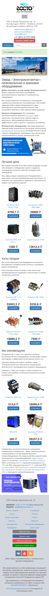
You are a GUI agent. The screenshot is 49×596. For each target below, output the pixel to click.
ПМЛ (16, 467)
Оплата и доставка (12, 517)
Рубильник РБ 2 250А (36, 297)
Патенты (12, 521)
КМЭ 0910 (13, 432)
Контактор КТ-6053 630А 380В (36, 206)
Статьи (34, 517)
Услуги (11, 514)
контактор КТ (24, 460)
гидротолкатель (38, 458)
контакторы (29, 115)
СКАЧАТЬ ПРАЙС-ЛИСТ (24, 41)
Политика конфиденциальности (18, 588)
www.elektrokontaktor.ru (19, 585)
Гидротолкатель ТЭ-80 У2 (35, 398)
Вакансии (34, 521)
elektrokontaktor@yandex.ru (24, 29)
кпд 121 (19, 463)
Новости (35, 514)
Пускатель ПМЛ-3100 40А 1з (13, 240)
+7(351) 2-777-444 (22, 504)
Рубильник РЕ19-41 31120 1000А (13, 332)
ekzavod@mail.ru (20, 34)
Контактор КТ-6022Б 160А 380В (35, 332)
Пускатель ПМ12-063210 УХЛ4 (13, 206)
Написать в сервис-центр (24, 545)
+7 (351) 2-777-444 (24, 37)
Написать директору (24, 541)
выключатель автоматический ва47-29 (19, 469)
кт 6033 (40, 460)
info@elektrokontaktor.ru (24, 507)
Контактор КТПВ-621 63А (35, 433)
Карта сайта (34, 527)
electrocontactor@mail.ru (23, 32)
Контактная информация (34, 524)
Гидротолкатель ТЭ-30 (35, 239)
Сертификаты (12, 524)
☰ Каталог (8, 45)
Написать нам (24, 531)
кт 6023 (33, 460)
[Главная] (25, 7)
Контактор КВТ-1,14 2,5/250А (13, 298)
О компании (34, 510)
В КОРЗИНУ (13, 216)
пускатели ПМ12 (8, 467)
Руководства (12, 527)
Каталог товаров (12, 510)
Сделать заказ (24, 536)
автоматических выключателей (13, 131)
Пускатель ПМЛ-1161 (13, 397)
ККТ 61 (31, 465)
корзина (11, 52)
